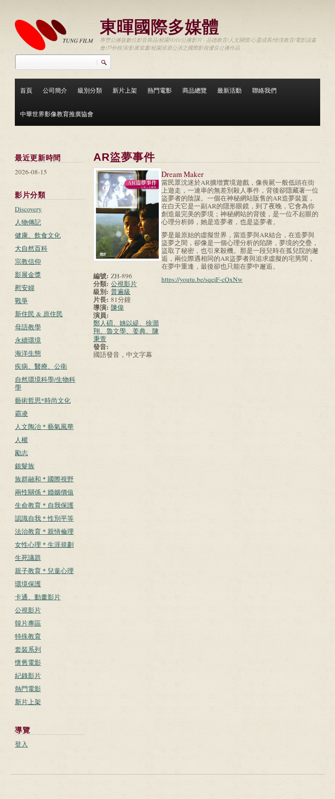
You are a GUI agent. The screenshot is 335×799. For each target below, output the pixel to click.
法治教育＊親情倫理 (44, 531)
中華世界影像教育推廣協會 (56, 114)
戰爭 (21, 300)
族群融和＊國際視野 (44, 478)
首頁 (26, 90)
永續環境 (28, 340)
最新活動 (229, 90)
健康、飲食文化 (38, 235)
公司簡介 (55, 90)
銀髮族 (24, 465)
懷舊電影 (28, 662)
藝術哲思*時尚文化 (43, 400)
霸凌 (21, 413)
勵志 (21, 452)
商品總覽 (194, 90)
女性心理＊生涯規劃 (44, 544)
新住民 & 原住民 (39, 313)
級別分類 (90, 90)
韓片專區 (28, 623)
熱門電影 (159, 90)
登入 (21, 744)
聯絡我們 (264, 90)
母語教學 (28, 326)
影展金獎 (28, 274)
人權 (21, 439)
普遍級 (120, 291)
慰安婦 (24, 287)
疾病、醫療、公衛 (41, 366)
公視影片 (28, 609)
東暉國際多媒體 (159, 26)
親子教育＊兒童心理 (44, 570)
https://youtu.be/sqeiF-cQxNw (202, 279)
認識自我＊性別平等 (44, 518)
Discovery (28, 208)
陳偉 (117, 307)
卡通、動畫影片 (38, 596)
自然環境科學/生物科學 (45, 383)
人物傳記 (28, 222)
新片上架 (125, 90)
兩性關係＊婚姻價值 (44, 492)
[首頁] (54, 33)
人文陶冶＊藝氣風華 (44, 426)
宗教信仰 (28, 261)
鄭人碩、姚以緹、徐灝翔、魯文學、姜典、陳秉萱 (126, 330)
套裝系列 (28, 649)
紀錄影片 (28, 675)
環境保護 (28, 583)
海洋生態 (28, 353)
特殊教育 (28, 636)
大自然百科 (31, 248)
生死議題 (28, 557)
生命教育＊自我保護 (44, 505)
